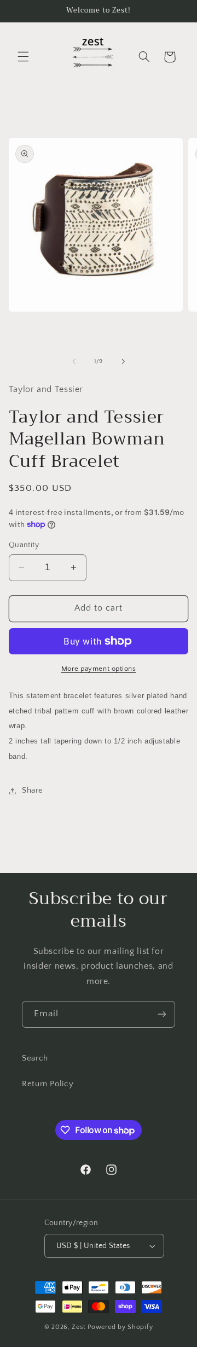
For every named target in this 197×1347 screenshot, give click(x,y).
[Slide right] (123, 361)
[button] (23, 56)
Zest (78, 1327)
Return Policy (47, 1084)
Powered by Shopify (120, 1327)
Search (35, 1058)
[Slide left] (74, 361)
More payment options (98, 668)
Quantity (24, 545)
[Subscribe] (162, 1014)
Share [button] (32, 790)
